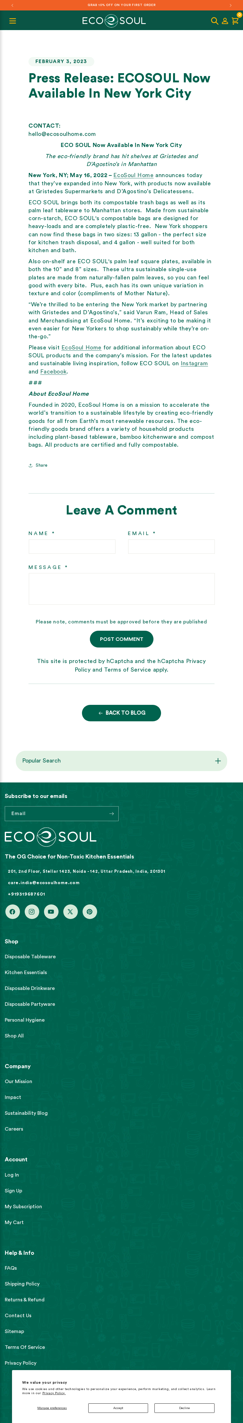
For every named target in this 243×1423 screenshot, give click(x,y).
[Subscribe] (111, 813)
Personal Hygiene (25, 1020)
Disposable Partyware (30, 1004)
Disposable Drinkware (30, 988)
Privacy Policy (20, 1363)
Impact (13, 1097)
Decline (184, 1408)
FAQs (11, 1268)
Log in (12, 1174)
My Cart (14, 1222)
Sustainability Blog (26, 1113)
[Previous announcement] (12, 5)
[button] (214, 21)
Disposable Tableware (30, 956)
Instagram (194, 363)
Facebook (53, 371)
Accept (118, 1408)
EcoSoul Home (133, 175)
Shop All (14, 1035)
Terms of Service (127, 670)
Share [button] (42, 465)
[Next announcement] (231, 5)
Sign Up (13, 1190)
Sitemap (14, 1331)
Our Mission (18, 1081)
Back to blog (126, 713)
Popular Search (41, 760)
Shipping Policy (22, 1283)
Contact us (18, 1315)
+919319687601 (26, 894)
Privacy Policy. (54, 1393)
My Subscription (23, 1206)
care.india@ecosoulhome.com (44, 883)
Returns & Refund (25, 1299)
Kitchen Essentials (26, 972)
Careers (14, 1129)
